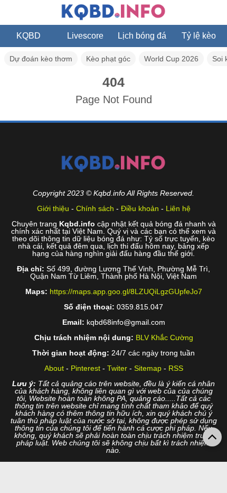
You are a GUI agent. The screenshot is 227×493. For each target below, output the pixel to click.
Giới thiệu (53, 208)
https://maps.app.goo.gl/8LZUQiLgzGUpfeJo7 (126, 291)
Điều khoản (140, 208)
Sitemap (148, 368)
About (54, 368)
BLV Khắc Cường (164, 337)
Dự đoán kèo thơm (41, 58)
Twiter (117, 368)
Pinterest (85, 368)
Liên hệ (178, 208)
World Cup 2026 (171, 58)
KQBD (28, 35)
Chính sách (95, 208)
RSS (175, 368)
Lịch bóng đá (142, 35)
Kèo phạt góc (108, 58)
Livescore (85, 35)
